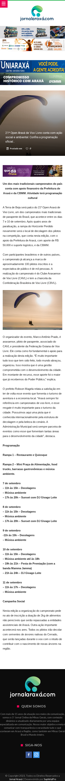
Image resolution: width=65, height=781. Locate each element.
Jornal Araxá (15, 779)
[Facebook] (29, 755)
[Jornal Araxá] (37, 4)
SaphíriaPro (50, 779)
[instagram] (36, 755)
